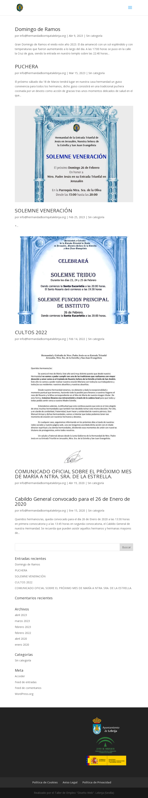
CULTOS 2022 (31, 332)
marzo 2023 (22, 621)
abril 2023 (21, 615)
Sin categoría (94, 36)
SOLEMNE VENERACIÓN (43, 210)
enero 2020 (22, 644)
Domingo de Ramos (37, 29)
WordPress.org (24, 694)
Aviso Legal (70, 782)
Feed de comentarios (28, 688)
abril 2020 (21, 638)
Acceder (20, 676)
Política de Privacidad (96, 782)
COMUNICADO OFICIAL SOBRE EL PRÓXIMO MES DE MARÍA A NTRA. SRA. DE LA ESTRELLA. (73, 474)
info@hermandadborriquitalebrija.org (43, 36)
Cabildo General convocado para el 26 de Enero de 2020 (72, 501)
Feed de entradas (26, 682)
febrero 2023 (23, 627)
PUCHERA (26, 66)
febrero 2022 (23, 633)
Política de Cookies (45, 782)
